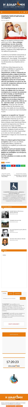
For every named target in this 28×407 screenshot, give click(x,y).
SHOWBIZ (7, 162)
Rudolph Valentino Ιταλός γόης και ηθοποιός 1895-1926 (16, 212)
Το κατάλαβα (19, 406)
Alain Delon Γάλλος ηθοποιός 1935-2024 (17, 238)
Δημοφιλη (17, 293)
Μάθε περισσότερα (10, 406)
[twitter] (21, 12)
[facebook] (19, 12)
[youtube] (24, 12)
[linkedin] (26, 12)
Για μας (4, 293)
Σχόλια (10, 293)
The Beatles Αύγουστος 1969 (15, 220)
